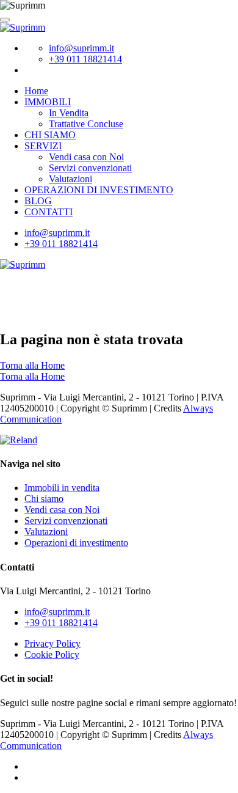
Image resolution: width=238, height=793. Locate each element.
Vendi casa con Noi (86, 157)
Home (36, 91)
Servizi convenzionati (90, 168)
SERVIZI (43, 146)
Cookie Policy (51, 654)
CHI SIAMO (50, 135)
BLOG (38, 201)
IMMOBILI (47, 102)
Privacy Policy (52, 643)
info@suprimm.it (81, 48)
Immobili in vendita (61, 487)
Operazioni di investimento (76, 542)
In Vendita (68, 113)
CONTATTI (48, 212)
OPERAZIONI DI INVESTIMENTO (98, 190)
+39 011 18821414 (85, 59)
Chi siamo (43, 498)
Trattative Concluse (86, 124)
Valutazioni (70, 179)
